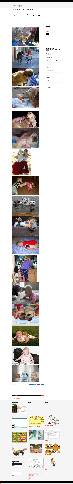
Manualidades (17, 9)
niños (16, 16)
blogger (42, 395)
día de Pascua (49, 54)
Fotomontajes (28, 9)
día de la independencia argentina (52, 60)
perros (18, 16)
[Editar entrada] (12, 382)
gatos (15, 16)
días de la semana (49, 80)
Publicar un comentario (16, 398)
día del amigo (49, 73)
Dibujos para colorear (49, 30)
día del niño (48, 77)
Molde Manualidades (49, 29)
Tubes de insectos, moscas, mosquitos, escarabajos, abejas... (18, 457)
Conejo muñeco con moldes (33, 440)
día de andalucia (49, 57)
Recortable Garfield (48, 454)
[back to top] (0, 483)
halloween (48, 81)
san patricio (49, 87)
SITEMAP (29, 478)
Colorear (33, 9)
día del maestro (49, 74)
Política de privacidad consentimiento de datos (35, 473)
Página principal (30, 472)
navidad (48, 84)
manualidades (49, 83)
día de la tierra (49, 67)
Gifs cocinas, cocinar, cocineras (50, 425)
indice (29, 479)
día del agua (49, 71)
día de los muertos (50, 70)
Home (13, 9)
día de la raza (49, 64)
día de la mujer (49, 63)
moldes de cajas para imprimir (17, 414)
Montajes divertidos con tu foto (33, 474)
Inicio (47, 27)
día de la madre (49, 61)
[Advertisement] (53, 18)
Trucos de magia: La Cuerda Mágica (34, 426)
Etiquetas (23, 9)
